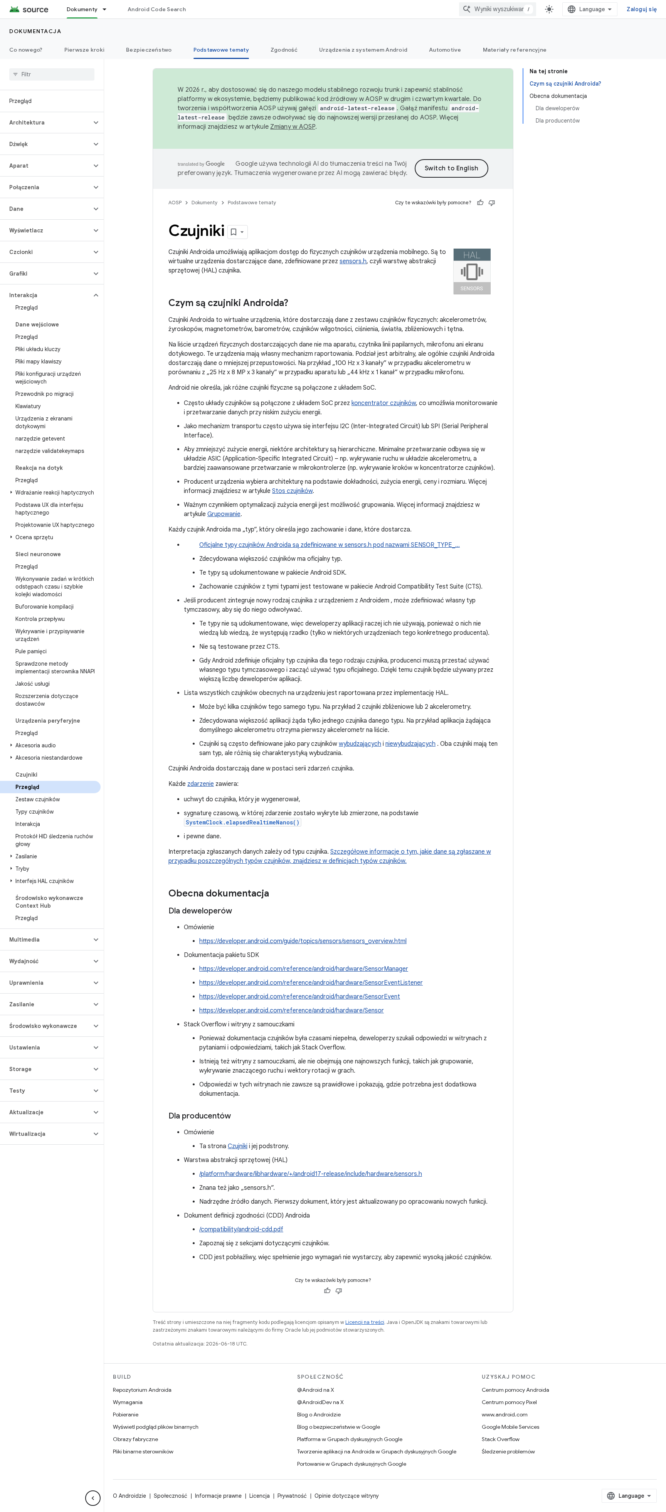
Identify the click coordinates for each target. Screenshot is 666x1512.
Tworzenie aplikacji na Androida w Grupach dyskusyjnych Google (376, 1451)
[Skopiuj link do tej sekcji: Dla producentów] (238, 1116)
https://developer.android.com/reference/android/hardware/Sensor (291, 1010)
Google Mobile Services (510, 1426)
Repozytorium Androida (142, 1389)
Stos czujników (292, 491)
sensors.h (353, 261)
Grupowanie (223, 514)
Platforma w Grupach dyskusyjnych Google (349, 1439)
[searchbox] (51, 74)
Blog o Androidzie (319, 1414)
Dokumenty (82, 9)
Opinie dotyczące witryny (346, 1496)
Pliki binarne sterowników (143, 1451)
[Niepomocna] (492, 203)
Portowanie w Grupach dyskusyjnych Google (351, 1463)
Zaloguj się (642, 9)
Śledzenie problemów (508, 1451)
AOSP (175, 202)
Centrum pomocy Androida (515, 1389)
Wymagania (128, 1402)
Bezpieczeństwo (149, 49)
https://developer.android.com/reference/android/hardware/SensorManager (303, 969)
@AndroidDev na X (320, 1402)
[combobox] (497, 9)
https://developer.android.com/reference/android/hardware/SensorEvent (299, 997)
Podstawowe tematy (221, 49)
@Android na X (315, 1389)
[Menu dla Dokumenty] (108, 9)
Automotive (445, 49)
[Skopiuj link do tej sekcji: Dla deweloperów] (239, 911)
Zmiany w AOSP (292, 127)
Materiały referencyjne (515, 49)
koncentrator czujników (384, 403)
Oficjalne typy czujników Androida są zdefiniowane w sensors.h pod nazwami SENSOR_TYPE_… (329, 545)
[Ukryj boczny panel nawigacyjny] (93, 1498)
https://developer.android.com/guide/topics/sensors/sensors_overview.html (303, 941)
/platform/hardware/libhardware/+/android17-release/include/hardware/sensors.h (310, 1174)
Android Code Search (157, 9)
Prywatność (292, 1496)
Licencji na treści (364, 1322)
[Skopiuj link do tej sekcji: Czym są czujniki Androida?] (296, 303)
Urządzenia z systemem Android (363, 49)
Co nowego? (26, 49)
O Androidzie (129, 1496)
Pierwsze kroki (84, 49)
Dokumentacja (35, 31)
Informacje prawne (218, 1496)
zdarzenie (200, 784)
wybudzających (360, 744)
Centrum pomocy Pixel (509, 1402)
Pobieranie (125, 1414)
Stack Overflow (501, 1439)
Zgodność (284, 49)
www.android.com (505, 1414)
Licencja (259, 1496)
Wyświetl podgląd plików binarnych (155, 1426)
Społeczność (170, 1496)
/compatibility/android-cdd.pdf (241, 1229)
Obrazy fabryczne (135, 1439)
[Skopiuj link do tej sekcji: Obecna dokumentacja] (276, 894)
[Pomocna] (480, 203)
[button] (45, 122)
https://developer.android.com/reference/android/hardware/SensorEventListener (311, 983)
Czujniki (237, 1146)
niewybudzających (410, 744)
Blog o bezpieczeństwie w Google (338, 1426)
